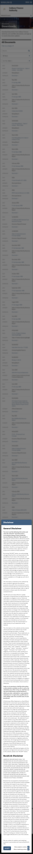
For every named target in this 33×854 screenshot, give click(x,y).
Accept (7, 848)
